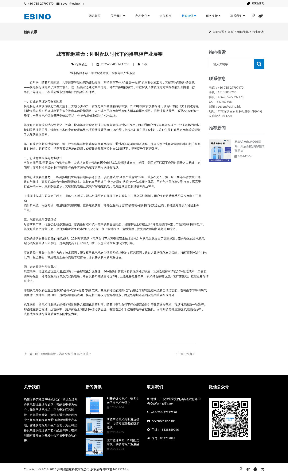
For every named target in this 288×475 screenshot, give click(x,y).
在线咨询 (258, 3)
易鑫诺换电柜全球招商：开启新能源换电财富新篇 (249, 146)
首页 (231, 32)
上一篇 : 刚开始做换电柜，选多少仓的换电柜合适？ (57, 354)
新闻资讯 (188, 16)
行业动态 (258, 32)
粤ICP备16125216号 (115, 469)
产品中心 (141, 16)
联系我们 (236, 16)
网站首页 (95, 16)
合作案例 (165, 16)
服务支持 (212, 16)
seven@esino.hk (72, 3)
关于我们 (117, 16)
